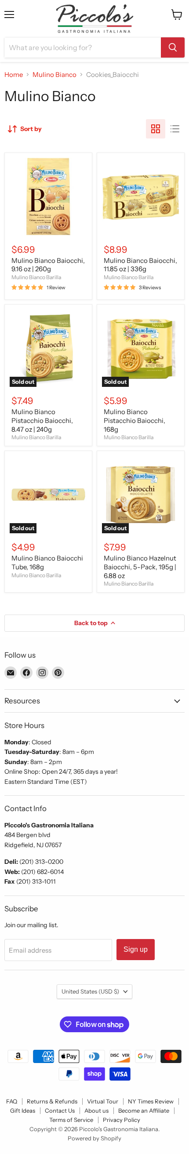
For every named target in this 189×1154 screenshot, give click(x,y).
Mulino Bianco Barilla (36, 277)
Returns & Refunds (52, 1101)
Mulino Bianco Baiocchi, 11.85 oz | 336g (140, 264)
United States (90, 991)
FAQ (11, 1101)
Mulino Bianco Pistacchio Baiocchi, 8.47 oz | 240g (42, 420)
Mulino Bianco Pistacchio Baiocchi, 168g (134, 420)
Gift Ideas (22, 1110)
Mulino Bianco (54, 74)
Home (13, 74)
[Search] (173, 47)
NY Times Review (151, 1101)
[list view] (175, 128)
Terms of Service (71, 1119)
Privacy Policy (121, 1119)
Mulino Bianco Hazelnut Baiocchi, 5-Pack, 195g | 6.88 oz (140, 566)
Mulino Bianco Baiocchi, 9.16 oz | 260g (48, 264)
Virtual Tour (102, 1101)
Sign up (136, 949)
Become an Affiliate (143, 1110)
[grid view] (155, 128)
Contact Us (60, 1110)
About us (96, 1110)
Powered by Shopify (94, 1138)
